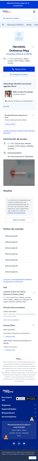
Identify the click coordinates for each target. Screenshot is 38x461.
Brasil (19, 435)
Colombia (12, 433)
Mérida (28, 25)
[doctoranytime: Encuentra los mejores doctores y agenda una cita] (3, 24)
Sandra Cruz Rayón (10, 347)
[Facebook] (14, 443)
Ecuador (18, 433)
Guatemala (25, 433)
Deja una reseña (19, 220)
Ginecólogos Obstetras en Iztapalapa (16, 333)
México (24, 430)
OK (33, 458)
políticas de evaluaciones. (17, 213)
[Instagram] (19, 443)
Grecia (14, 430)
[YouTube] (24, 443)
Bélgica (19, 430)
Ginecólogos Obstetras (15, 25)
